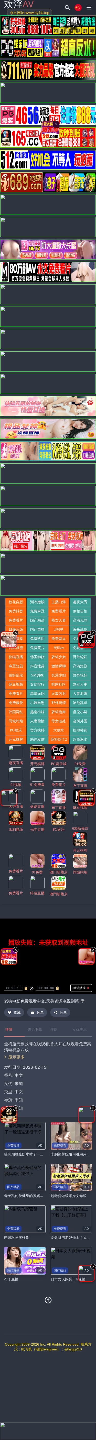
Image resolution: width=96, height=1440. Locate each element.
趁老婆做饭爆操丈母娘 (69, 1195)
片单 (40, 1012)
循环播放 (79, 988)
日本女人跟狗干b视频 (68, 1279)
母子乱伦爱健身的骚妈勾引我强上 (31, 1195)
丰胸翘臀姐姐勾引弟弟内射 (72, 1154)
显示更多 (16, 1057)
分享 (63, 1012)
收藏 (17, 1012)
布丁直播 (11, 1279)
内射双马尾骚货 (16, 1237)
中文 (19, 1091)
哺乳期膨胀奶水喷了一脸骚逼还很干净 (34, 1154)
